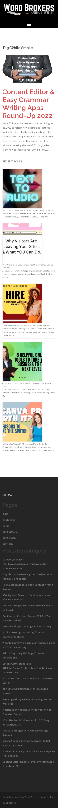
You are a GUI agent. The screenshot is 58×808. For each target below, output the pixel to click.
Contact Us (8, 519)
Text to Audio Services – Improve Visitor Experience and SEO (28, 210)
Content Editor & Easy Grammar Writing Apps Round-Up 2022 (28, 104)
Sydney (51, 797)
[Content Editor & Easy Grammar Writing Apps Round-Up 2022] (29, 68)
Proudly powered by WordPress (19, 797)
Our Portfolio (10, 531)
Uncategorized (22, 663)
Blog (5, 513)
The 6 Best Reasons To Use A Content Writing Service (25, 325)
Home (5, 525)
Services (19, 559)
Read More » (45, 217)
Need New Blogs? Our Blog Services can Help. (27, 626)
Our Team (8, 543)
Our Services (9, 537)
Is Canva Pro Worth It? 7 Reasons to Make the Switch (25, 444)
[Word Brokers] (29, 10)
